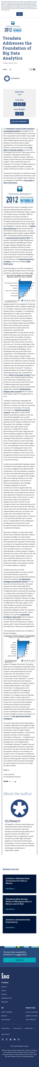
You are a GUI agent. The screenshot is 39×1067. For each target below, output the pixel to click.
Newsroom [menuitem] (4, 1002)
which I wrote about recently (19, 375)
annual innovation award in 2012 (18, 238)
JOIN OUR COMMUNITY (19, 121)
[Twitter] (13, 782)
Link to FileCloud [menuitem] (30, 1019)
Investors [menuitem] (4, 994)
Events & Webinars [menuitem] (6, 1012)
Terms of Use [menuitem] (17, 1028)
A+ (23, 104)
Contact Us (19, 960)
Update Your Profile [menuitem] (31, 1016)
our (31, 273)
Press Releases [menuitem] (5, 1019)
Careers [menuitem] (3, 990)
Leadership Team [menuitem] (6, 998)
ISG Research (12, 820)
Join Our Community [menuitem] (32, 1012)
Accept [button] (19, 14)
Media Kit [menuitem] (4, 1016)
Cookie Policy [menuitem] (29, 1028)
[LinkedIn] (16, 782)
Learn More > (10, 888)
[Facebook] (10, 781)
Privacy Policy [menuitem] (5, 1028)
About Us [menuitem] (4, 987)
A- (15, 104)
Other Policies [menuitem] (5, 1034)
